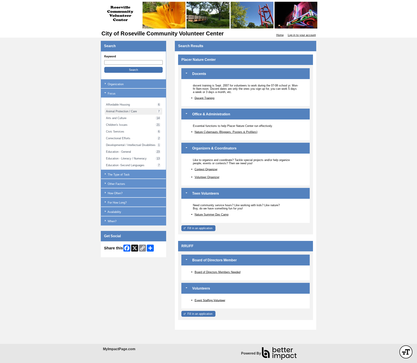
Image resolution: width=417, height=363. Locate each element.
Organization (115, 84)
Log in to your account (302, 35)
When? (111, 221)
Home (280, 35)
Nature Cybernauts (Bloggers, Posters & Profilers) (226, 132)
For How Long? (117, 202)
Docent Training (204, 97)
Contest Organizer (206, 169)
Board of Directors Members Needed (217, 272)
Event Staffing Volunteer (210, 300)
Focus (111, 93)
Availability (114, 212)
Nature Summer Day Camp (211, 214)
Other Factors (116, 184)
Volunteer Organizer (207, 177)
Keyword (110, 56)
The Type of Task (118, 174)
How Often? (114, 193)
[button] (133, 70)
